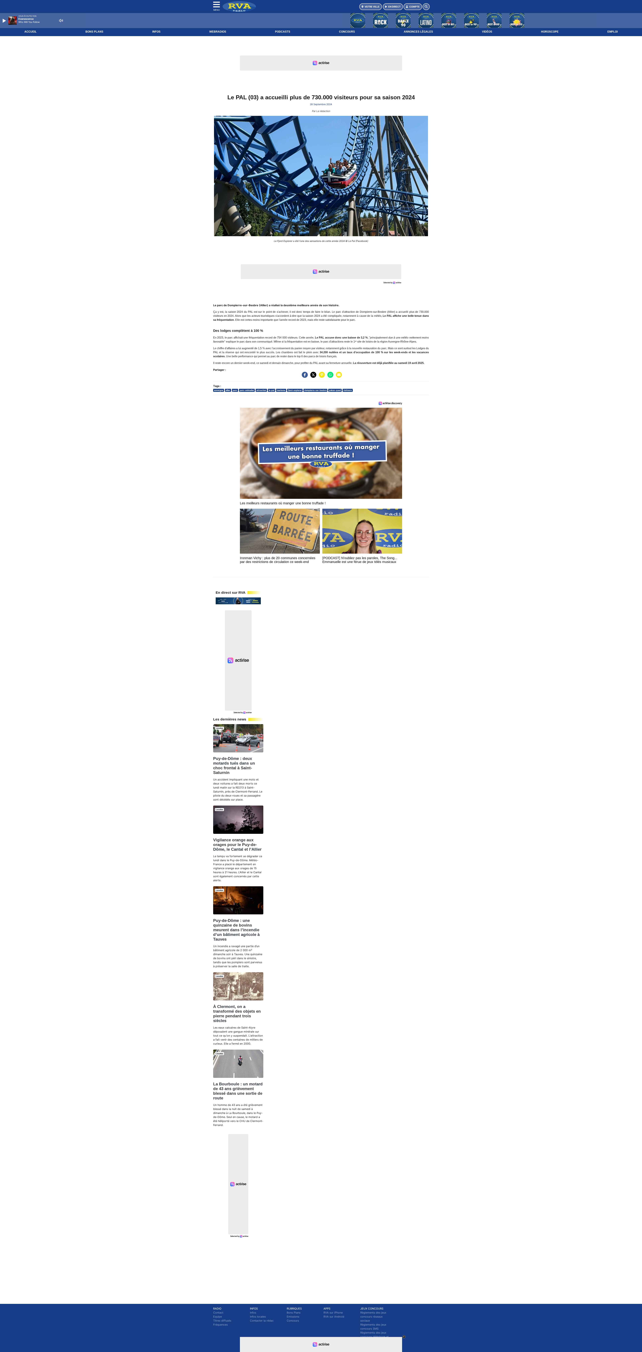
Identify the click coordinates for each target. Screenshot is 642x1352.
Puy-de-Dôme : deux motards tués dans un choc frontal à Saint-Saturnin (234, 765)
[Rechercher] (426, 6)
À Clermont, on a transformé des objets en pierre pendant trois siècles (237, 1013)
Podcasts (282, 31)
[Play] (5, 21)
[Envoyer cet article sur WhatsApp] (329, 376)
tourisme (281, 390)
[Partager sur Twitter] (312, 376)
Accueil (30, 31)
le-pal (271, 390)
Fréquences (220, 1324)
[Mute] (61, 20)
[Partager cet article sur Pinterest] (321, 376)
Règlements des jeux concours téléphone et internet (374, 1336)
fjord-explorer (295, 390)
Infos (156, 31)
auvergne (218, 390)
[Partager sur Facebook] (304, 376)
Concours (347, 31)
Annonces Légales (418, 31)
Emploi (612, 31)
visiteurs (347, 390)
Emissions (293, 1316)
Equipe (217, 1316)
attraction (261, 390)
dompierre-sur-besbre (315, 390)
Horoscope (550, 31)
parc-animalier (247, 390)
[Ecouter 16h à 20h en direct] (238, 600)
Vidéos (487, 31)
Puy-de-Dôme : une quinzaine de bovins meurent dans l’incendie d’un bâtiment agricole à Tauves (236, 929)
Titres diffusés (222, 1320)
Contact (218, 1312)
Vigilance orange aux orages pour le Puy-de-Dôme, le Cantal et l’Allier (237, 845)
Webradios (217, 31)
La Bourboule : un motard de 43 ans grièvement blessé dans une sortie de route (238, 1091)
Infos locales (258, 1316)
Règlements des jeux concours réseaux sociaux (373, 1316)
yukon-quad (335, 390)
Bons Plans (94, 31)
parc (235, 390)
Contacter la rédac (262, 1320)
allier (228, 390)
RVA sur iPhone (333, 1312)
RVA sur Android (334, 1316)
